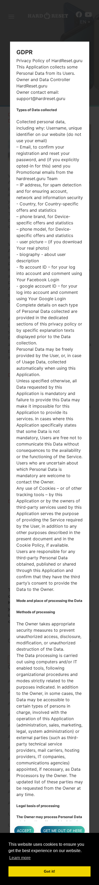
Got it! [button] (49, 871)
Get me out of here (62, 830)
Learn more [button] (20, 858)
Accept (24, 830)
